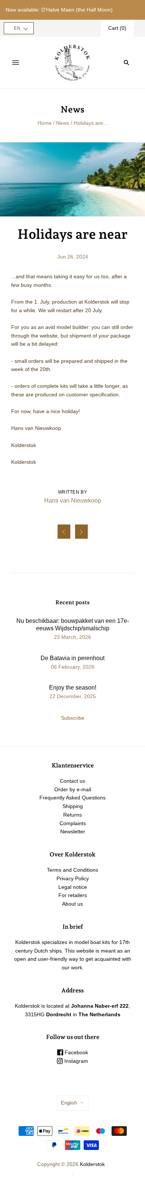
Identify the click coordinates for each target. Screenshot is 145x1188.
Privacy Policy (73, 878)
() (117, 28)
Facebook (75, 1052)
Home (45, 123)
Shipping (72, 806)
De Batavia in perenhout (72, 658)
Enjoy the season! (72, 687)
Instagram (75, 1061)
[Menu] (15, 62)
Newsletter (72, 831)
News (62, 123)
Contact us (72, 781)
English (69, 1103)
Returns (72, 815)
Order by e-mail (72, 789)
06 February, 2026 (72, 667)
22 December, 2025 (72, 696)
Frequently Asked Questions (72, 798)
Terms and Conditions (72, 870)
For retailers (72, 895)
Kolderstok (92, 1164)
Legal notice (72, 887)
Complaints (72, 823)
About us (72, 904)
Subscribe (72, 718)
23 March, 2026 (72, 637)
